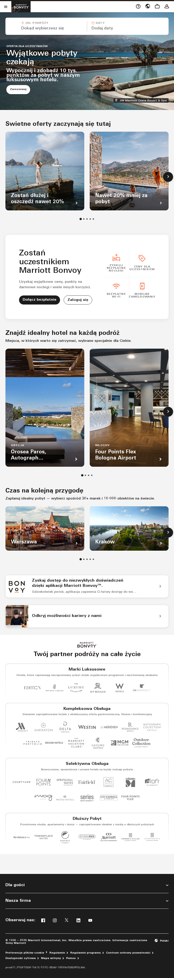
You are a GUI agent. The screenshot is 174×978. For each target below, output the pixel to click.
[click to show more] (168, 177)
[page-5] (93, 219)
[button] (45, 26)
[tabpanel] (87, 26)
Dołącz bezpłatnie (39, 300)
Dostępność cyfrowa (20, 958)
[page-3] (87, 219)
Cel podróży (37, 23)
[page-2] (84, 219)
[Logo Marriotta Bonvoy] (87, 645)
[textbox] (46, 28)
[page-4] (90, 219)
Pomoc (71, 958)
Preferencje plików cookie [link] (24, 953)
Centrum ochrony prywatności (128, 953)
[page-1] (80, 219)
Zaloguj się (78, 300)
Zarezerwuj (20, 89)
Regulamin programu (85, 953)
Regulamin (57, 953)
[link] (87, 586)
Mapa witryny (51, 958)
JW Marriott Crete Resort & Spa (143, 100)
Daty (100, 23)
